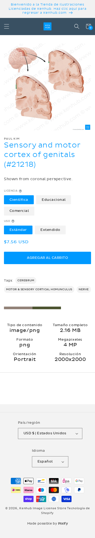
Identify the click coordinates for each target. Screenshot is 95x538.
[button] (6, 26)
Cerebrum (25, 280)
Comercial (19, 211)
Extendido (50, 230)
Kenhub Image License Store (42, 508)
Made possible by (47, 523)
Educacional (54, 200)
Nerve (84, 289)
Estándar (18, 230)
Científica (19, 200)
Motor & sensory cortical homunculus (39, 289)
